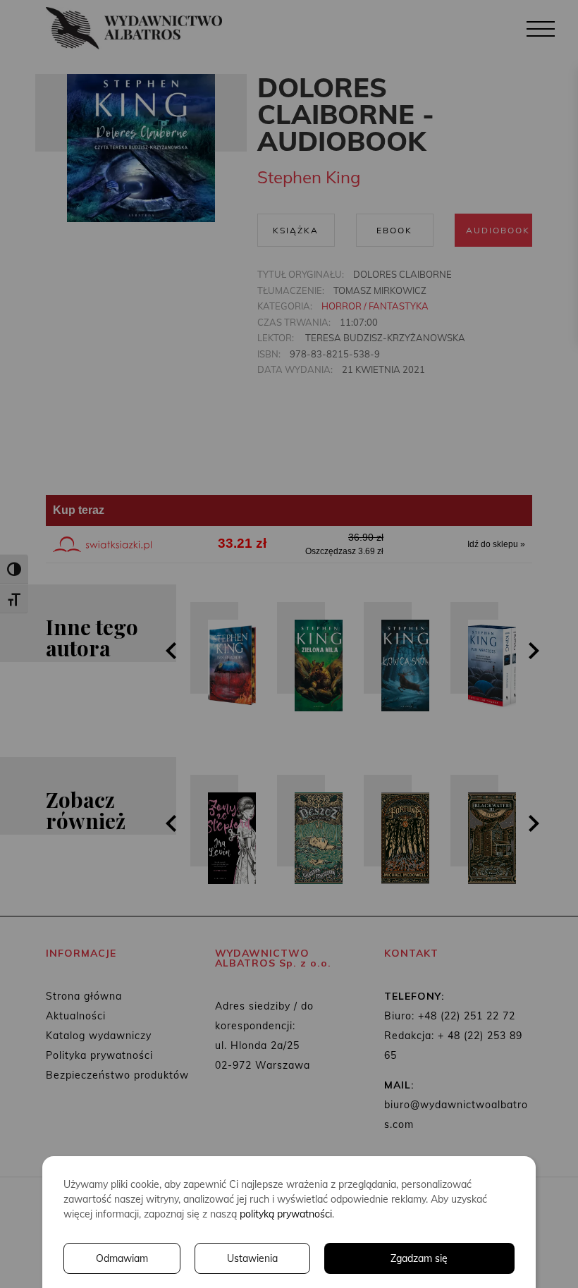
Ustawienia (252, 1258)
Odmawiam (122, 1258)
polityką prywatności (286, 1214)
